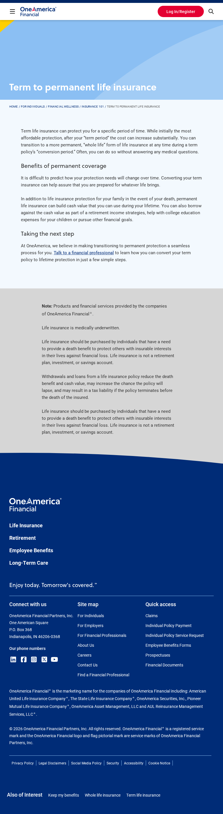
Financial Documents (164, 665)
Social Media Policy (86, 763)
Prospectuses (157, 655)
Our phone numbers (27, 648)
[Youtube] (55, 659)
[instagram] (34, 659)
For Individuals (91, 615)
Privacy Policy (23, 763)
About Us (86, 645)
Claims (151, 615)
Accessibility (133, 763)
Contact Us (88, 665)
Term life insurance (143, 795)
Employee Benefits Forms (168, 645)
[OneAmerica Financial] (38, 11)
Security (113, 763)
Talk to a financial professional (84, 252)
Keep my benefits (63, 795)
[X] (44, 659)
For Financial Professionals (102, 635)
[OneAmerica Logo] (35, 507)
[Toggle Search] (211, 11)
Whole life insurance (103, 795)
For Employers (90, 625)
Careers (84, 655)
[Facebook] (24, 659)
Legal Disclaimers (52, 763)
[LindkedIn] (13, 659)
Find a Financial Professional (103, 674)
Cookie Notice (159, 763)
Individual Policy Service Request (174, 635)
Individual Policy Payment (168, 625)
